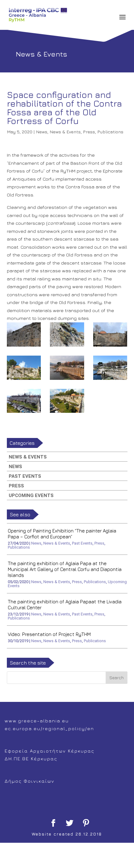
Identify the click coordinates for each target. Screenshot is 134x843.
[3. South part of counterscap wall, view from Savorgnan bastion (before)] (110, 368)
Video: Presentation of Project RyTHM (49, 634)
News (41, 131)
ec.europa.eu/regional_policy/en (49, 728)
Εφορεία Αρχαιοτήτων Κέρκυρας (49, 750)
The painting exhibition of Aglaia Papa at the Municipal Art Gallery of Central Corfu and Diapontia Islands (65, 569)
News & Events (65, 131)
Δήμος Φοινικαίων (30, 781)
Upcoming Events (31, 495)
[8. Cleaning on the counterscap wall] (24, 334)
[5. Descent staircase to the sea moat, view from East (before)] (24, 368)
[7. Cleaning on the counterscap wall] (67, 334)
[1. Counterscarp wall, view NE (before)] (67, 401)
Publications (110, 131)
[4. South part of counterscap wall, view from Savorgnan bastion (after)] (67, 368)
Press (89, 131)
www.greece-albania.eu (37, 720)
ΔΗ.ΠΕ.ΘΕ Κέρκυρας (31, 758)
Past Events (25, 476)
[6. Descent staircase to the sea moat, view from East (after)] (110, 334)
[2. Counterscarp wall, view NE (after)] (24, 401)
